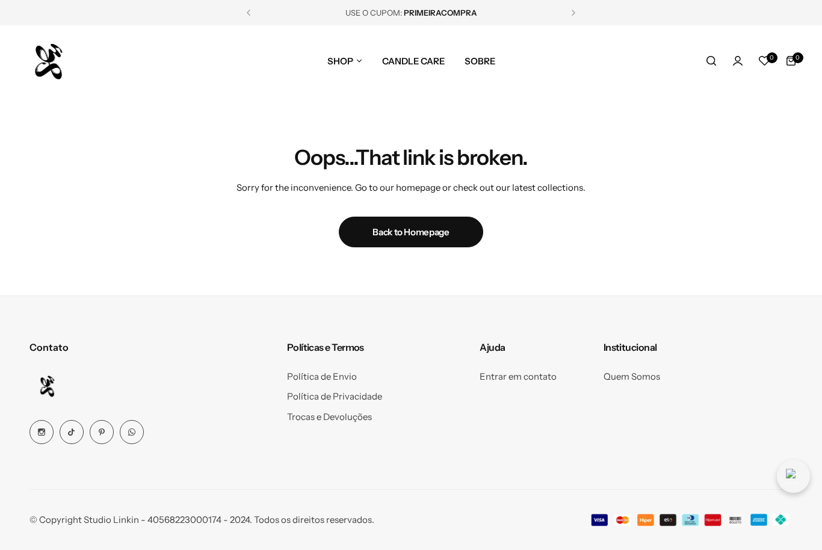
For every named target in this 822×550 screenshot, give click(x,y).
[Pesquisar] (711, 61)
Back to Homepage (410, 232)
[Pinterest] (102, 432)
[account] (738, 61)
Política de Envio (322, 376)
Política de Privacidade (334, 396)
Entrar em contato (518, 376)
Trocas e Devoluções (329, 416)
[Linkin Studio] (47, 60)
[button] (248, 13)
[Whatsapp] (132, 432)
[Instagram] (41, 432)
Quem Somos (632, 376)
